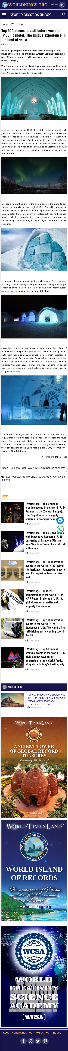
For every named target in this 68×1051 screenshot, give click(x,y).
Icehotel (16, 476)
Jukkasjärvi (45, 476)
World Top (17, 24)
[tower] (34, 767)
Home (4, 24)
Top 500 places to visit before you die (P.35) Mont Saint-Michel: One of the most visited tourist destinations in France (46, 699)
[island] (34, 870)
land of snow (30, 476)
